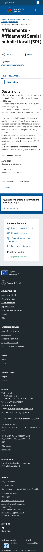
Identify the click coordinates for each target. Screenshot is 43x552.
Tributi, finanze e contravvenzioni (14, 346)
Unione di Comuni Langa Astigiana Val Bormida (20, 489)
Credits (13, 542)
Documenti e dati (8, 298)
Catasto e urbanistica (9, 338)
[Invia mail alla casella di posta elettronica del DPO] (19, 463)
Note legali (5, 496)
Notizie (4, 359)
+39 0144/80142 (16, 402)
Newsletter (5, 530)
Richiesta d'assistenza (10, 515)
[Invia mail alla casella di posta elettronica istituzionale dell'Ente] (20, 409)
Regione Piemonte (9, 3)
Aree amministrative (9, 295)
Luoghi (4, 376)
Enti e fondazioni (8, 302)
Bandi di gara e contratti (9, 21)
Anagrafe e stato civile (10, 331)
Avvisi (3, 363)
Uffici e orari (6, 445)
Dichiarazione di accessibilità (12, 500)
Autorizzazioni (6, 334)
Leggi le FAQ (6, 506)
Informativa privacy (9, 492)
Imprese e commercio (9, 342)
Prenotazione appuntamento (12, 512)
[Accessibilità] (6, 546)
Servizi (28, 540)
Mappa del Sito (32, 542)
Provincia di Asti (7, 485)
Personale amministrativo (11, 310)
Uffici (3, 318)
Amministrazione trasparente (18, 19)
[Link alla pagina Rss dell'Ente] (2, 527)
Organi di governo (8, 306)
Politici (4, 314)
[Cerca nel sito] (35, 10)
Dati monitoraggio (8, 540)
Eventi (4, 380)
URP (3, 442)
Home (3, 19)
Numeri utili (6, 449)
